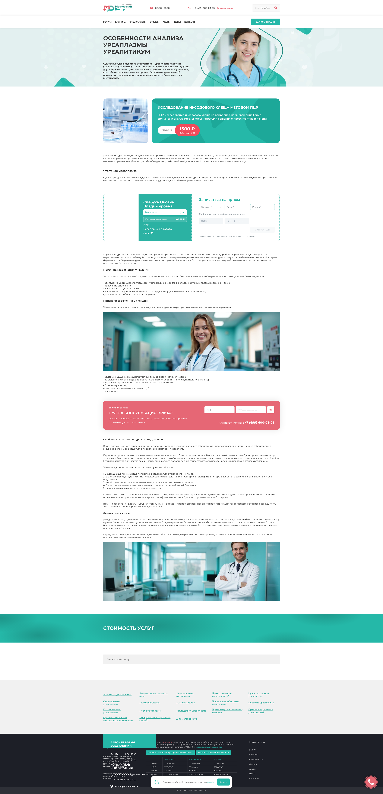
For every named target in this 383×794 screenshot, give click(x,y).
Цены (177, 22)
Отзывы (154, 22)
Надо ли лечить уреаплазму (185, 694)
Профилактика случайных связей (154, 719)
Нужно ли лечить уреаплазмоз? (222, 694)
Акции (167, 22)
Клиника (120, 22)
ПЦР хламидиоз (185, 702)
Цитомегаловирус (186, 718)
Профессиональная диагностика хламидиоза (118, 719)
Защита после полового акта (153, 694)
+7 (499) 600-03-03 (259, 422)
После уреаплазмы (150, 710)
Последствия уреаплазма (191, 710)
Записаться (262, 230)
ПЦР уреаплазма (149, 702)
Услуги (107, 22)
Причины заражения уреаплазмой (260, 711)
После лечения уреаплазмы (112, 711)
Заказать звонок (225, 8)
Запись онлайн (265, 22)
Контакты (190, 22)
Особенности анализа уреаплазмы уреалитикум (180, 537)
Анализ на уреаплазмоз (117, 694)
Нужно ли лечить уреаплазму (258, 694)
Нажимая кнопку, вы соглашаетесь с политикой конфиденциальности (227, 236)
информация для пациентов (208, 747)
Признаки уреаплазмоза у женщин (227, 711)
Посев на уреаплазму (261, 702)
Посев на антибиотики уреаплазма (225, 703)
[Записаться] (270, 409)
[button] (182, 212)
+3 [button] (182, 212)
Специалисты (137, 22)
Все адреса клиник (126, 786)
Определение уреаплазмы (111, 703)
